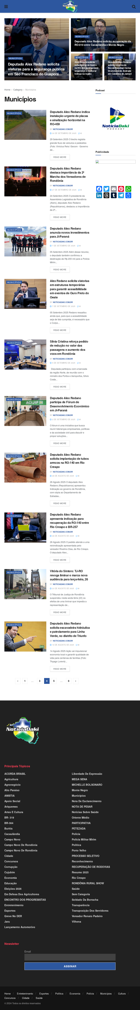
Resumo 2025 (80, 872)
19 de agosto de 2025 (63, 645)
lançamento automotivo (19, 927)
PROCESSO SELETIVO (85, 856)
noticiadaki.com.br (21, 80)
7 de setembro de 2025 (63, 245)
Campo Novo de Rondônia (20, 850)
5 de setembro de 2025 (63, 363)
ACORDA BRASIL (15, 773)
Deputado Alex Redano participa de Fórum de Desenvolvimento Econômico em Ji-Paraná (69, 404)
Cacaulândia (12, 834)
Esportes (9, 910)
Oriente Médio (80, 817)
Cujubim (9, 872)
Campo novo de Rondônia (20, 845)
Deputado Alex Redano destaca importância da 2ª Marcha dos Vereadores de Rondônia (67, 174)
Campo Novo (12, 839)
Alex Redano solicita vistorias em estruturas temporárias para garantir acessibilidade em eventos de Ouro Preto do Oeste (69, 289)
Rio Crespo (79, 878)
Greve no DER (13, 916)
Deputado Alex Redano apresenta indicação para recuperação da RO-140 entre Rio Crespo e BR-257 (69, 520)
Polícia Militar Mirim (84, 839)
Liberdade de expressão (87, 773)
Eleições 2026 (13, 888)
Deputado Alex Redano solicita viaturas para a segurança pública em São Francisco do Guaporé (36, 68)
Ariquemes (11, 806)
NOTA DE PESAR (82, 806)
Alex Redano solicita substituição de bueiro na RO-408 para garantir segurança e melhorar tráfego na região (86, 68)
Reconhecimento (82, 861)
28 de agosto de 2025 (63, 476)
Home (7, 89)
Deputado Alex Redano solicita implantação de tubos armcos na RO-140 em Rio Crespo (69, 460)
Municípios (15, 58)
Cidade (8, 856)
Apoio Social (12, 801)
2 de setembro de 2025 (63, 419)
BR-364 (8, 823)
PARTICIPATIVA (81, 823)
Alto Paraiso (12, 790)
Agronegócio (12, 784)
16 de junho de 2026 (86, 80)
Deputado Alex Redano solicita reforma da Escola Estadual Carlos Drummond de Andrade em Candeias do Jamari (120, 68)
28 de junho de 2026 (44, 80)
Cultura (122, 993)
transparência (81, 905)
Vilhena (76, 921)
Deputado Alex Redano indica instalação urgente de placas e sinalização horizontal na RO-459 (70, 118)
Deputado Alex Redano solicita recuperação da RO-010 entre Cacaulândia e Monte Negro (103, 43)
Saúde (76, 888)
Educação (10, 883)
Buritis (8, 828)
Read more (59, 156)
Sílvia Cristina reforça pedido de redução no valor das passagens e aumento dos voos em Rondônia (69, 347)
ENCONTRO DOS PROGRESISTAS (25, 899)
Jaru (7, 921)
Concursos (11, 861)
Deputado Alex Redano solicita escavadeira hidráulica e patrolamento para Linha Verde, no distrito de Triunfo (70, 629)
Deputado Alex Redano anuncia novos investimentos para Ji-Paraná (69, 232)
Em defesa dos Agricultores (21, 894)
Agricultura (11, 779)
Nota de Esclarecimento (87, 801)
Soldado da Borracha (85, 899)
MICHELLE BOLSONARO (87, 784)
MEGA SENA (79, 779)
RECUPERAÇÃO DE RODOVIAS (91, 867)
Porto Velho (79, 850)
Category (17, 89)
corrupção (11, 867)
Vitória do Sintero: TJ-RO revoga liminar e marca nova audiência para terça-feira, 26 (69, 575)
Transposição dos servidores (90, 910)
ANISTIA (9, 795)
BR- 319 (9, 817)
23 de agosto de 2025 (63, 588)
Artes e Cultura (13, 812)
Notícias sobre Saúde (85, 812)
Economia (10, 878)
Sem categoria (81, 894)
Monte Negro (80, 790)
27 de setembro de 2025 (64, 190)
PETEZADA (78, 828)
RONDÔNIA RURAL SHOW (88, 883)
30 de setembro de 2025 (64, 133)
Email (27, 951)
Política (76, 845)
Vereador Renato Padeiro (87, 916)
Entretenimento (14, 905)
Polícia (76, 834)
